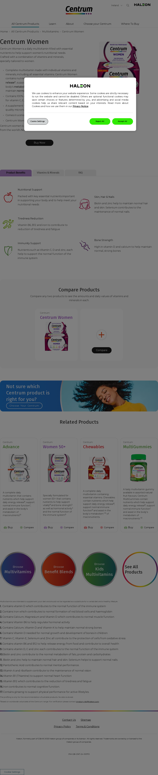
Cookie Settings (38, 121)
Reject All (100, 121)
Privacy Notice (80, 106)
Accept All (122, 121)
